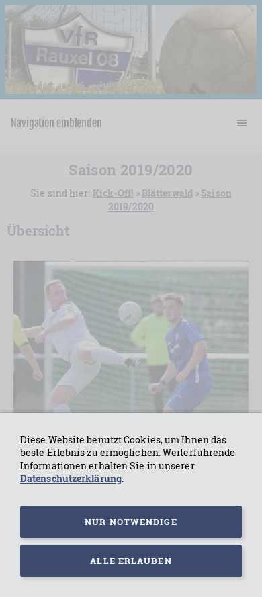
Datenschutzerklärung (71, 478)
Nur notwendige (131, 522)
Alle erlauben (130, 561)
